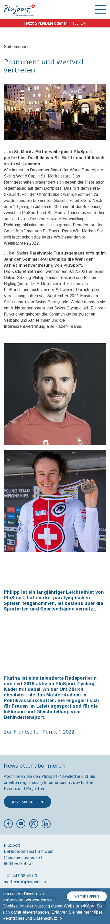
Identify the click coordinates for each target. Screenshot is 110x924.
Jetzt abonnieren (27, 801)
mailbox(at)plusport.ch (25, 882)
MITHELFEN (75, 23)
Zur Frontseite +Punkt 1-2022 (39, 731)
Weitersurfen (86, 896)
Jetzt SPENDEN (38, 23)
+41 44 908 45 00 (20, 876)
